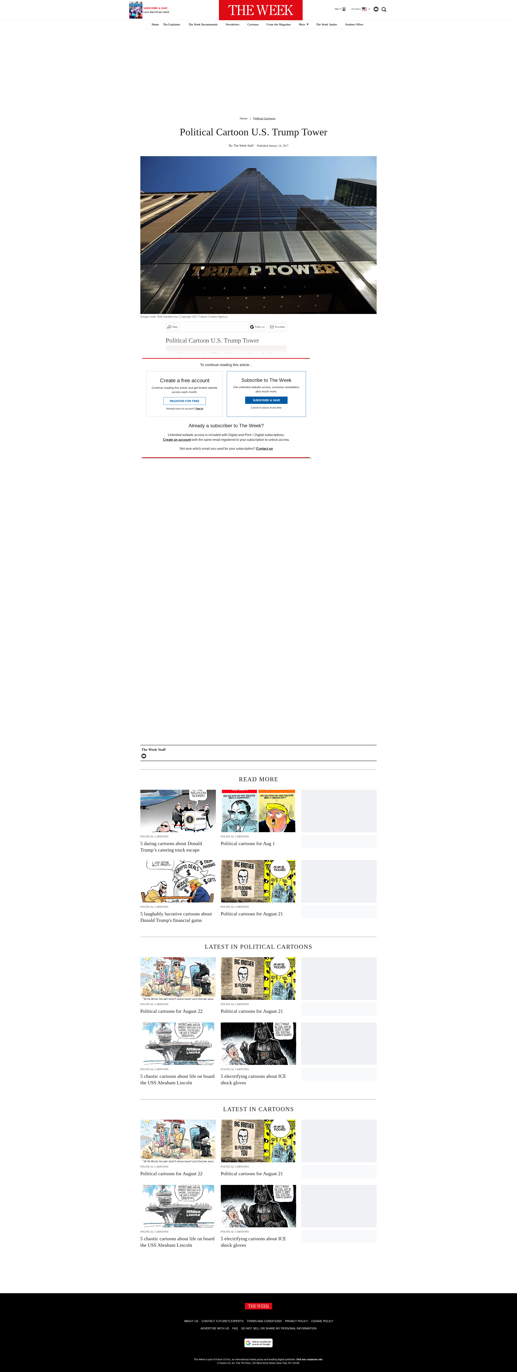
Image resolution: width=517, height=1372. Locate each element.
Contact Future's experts (223, 1321)
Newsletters (232, 24)
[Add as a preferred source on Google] (258, 1342)
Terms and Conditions (264, 1321)
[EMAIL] (144, 756)
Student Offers (354, 24)
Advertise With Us (215, 1328)
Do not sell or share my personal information (278, 1328)
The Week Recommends (203, 24)
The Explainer (171, 24)
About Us (191, 1321)
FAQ (235, 1328)
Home (243, 118)
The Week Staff (243, 145)
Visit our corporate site (309, 1359)
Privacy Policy (296, 1321)
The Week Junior (326, 24)
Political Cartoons (264, 118)
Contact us (264, 448)
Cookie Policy (322, 1321)
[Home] (155, 24)
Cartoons (252, 24)
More (302, 24)
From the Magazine (279, 24)
